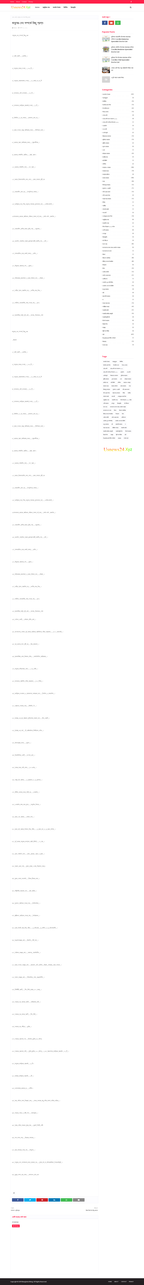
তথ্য (118, 181)
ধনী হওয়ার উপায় (118, 195)
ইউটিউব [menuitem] (66, 7)
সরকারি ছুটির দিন (118, 317)
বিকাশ (118, 254)
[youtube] (111, 23)
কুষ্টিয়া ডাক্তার (118, 143)
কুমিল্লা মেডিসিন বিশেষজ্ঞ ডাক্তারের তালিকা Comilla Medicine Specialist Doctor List (122, 49)
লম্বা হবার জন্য (118, 303)
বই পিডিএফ (118, 240)
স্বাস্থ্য (118, 327)
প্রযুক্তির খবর (118, 219)
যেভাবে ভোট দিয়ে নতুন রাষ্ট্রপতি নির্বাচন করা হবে (122, 69)
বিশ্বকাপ (118, 265)
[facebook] (131, 2)
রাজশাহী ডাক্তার (118, 296)
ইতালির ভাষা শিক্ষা (118, 105)
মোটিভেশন (118, 279)
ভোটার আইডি (118, 272)
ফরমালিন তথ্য (118, 223)
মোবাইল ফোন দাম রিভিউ (118, 286)
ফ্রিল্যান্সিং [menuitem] (73, 7)
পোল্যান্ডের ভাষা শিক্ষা (118, 216)
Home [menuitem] (37, 7)
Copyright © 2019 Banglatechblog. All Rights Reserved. (28, 1282)
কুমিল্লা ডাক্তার (118, 139)
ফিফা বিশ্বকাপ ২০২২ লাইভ (118, 226)
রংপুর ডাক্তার (118, 289)
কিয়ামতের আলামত (118, 136)
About (18, 2)
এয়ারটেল (118, 126)
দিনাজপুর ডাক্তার (118, 185)
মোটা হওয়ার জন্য (118, 275)
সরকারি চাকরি (118, 310)
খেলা (118, 150)
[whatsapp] (118, 23)
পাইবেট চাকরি (118, 209)
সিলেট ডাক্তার (118, 320)
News (15, 28)
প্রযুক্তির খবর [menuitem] (46, 7)
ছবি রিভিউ (118, 160)
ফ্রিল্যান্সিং (118, 237)
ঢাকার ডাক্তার (118, 178)
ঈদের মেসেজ (118, 112)
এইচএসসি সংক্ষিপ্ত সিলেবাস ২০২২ (118, 122)
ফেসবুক (118, 233)
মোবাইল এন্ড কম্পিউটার (118, 282)
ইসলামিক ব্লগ (118, 108)
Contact (24, 2)
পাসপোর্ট (118, 213)
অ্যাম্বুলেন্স (118, 98)
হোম (13, 17)
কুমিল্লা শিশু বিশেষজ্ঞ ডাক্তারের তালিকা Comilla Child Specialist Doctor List (121, 59)
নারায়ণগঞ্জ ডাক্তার (118, 199)
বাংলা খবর (118, 244)
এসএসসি (118, 129)
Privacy (31, 2)
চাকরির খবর (118, 157)
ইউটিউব (118, 101)
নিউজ (118, 202)
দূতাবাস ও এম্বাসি (118, 188)
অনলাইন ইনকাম (118, 94)
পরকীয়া (118, 206)
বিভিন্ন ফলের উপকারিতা (118, 261)
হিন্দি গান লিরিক (118, 331)
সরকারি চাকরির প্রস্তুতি (118, 313)
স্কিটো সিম (118, 324)
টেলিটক (118, 164)
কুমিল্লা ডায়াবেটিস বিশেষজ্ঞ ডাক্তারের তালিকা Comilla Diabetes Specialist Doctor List (120, 39)
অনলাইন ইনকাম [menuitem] (56, 7)
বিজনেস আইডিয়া (118, 258)
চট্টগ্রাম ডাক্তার (118, 153)
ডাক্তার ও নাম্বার (118, 167)
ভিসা (118, 268)
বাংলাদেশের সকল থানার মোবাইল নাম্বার (118, 247)
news (118, 341)
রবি (118, 293)
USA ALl (118, 345)
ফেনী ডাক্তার (118, 230)
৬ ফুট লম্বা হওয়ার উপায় (117, 77)
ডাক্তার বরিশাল (118, 174)
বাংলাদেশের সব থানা (118, 251)
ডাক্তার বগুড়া (118, 171)
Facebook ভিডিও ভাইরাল (118, 338)
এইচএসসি (118, 115)
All (16, 17)
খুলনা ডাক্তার (118, 146)
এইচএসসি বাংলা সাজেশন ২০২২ (118, 119)
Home (12, 2)
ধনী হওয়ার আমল (118, 192)
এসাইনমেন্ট (118, 132)
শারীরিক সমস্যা (118, 306)
